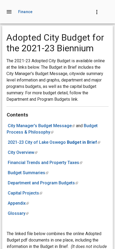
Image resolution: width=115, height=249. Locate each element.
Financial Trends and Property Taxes (45, 162)
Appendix (18, 203)
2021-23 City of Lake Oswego (54, 142)
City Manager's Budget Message (41, 125)
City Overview (22, 152)
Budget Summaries (28, 172)
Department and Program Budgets (43, 182)
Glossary (18, 213)
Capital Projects (25, 193)
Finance (25, 12)
